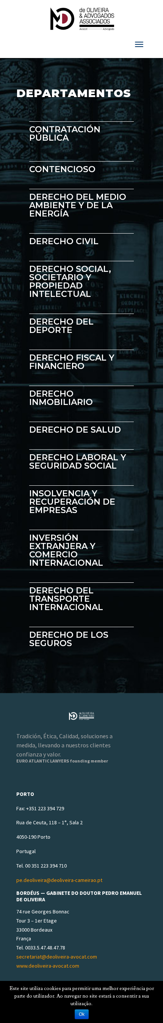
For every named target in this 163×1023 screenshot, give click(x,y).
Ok (82, 1014)
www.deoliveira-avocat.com (47, 965)
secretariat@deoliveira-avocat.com (56, 956)
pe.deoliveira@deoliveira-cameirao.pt (59, 880)
